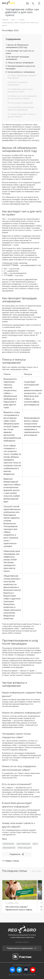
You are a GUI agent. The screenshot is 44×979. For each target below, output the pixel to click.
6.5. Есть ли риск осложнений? (20, 103)
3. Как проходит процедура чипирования (17, 58)
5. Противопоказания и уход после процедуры (20, 67)
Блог (13, 20)
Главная (5, 20)
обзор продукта (24, 848)
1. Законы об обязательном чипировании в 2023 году (17, 46)
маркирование (9, 848)
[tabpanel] (19, 895)
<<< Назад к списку (10, 861)
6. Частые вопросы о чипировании (20, 72)
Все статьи (36, 871)
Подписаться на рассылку (20, 948)
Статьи (21, 20)
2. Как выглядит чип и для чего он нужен (20, 52)
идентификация (23, 844)
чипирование (8, 844)
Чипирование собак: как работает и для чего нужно (22, 12)
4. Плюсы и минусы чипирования (19, 63)
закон (35, 844)
